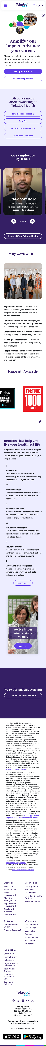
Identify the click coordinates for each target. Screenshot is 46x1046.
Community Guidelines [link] (9, 983)
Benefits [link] (23, 121)
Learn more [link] (23, 583)
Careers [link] (28, 934)
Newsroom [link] (30, 940)
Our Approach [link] (31, 886)
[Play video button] (43, 15)
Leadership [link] (30, 931)
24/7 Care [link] (8, 886)
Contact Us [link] (9, 954)
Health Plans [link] (30, 893)
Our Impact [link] (30, 928)
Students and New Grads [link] (23, 128)
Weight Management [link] (10, 894)
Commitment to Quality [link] (11, 925)
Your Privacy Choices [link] (9, 970)
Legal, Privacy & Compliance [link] (11, 964)
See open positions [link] (23, 71)
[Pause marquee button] (40, 421)
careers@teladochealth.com (23, 870)
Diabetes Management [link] (10, 899)
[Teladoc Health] (22, 5)
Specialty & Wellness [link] (9, 910)
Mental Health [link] (10, 889)
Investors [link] (29, 944)
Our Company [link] (31, 924)
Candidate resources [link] (23, 135)
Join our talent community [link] (23, 695)
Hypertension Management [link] (10, 905)
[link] (37, 5)
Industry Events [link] (32, 937)
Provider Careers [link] (11, 930)
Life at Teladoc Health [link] (23, 114)
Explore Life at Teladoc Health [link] (23, 236)
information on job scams (16, 863)
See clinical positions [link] (23, 78)
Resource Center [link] (32, 901)
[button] (5, 5)
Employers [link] (29, 889)
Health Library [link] (10, 957)
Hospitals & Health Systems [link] (33, 897)
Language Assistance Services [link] (9, 976)
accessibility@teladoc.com (16, 769)
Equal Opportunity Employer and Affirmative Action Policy (22, 817)
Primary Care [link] (10, 915)
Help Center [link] (9, 960)
